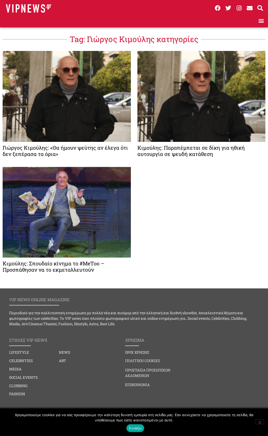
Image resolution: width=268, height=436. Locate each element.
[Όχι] (259, 422)
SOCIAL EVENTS (23, 377)
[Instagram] (239, 8)
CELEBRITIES (21, 360)
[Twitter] (228, 8)
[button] (261, 20)
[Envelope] (249, 8)
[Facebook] (218, 8)
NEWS (64, 352)
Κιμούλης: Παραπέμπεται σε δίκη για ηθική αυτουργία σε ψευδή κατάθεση (191, 150)
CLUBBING (18, 385)
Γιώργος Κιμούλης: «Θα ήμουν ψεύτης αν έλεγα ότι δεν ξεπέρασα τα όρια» (65, 150)
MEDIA (15, 369)
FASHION (17, 393)
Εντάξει (135, 428)
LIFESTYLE (19, 352)
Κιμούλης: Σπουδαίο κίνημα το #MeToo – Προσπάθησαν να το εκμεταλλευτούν (53, 266)
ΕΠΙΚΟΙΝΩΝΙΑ (137, 384)
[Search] (260, 8)
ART (62, 360)
